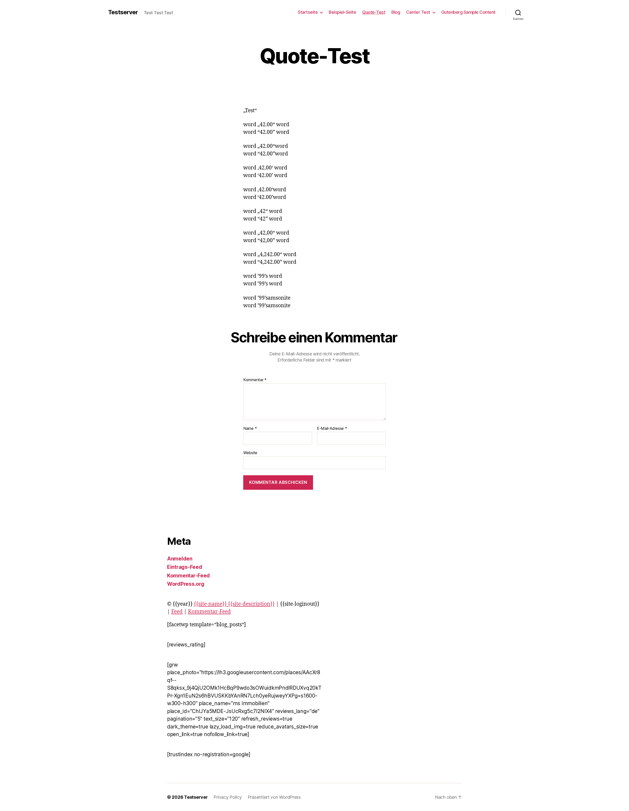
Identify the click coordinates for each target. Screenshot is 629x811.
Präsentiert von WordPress (274, 797)
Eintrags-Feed (184, 567)
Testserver (123, 12)
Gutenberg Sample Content (468, 12)
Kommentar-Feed (188, 576)
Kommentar (255, 380)
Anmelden (179, 559)
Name (250, 428)
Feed (177, 611)
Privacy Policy (228, 797)
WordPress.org (185, 584)
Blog (395, 12)
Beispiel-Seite (342, 12)
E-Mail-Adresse (332, 428)
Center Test (418, 12)
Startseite (308, 12)
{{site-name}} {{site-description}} (234, 604)
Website (250, 452)
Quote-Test (373, 12)
